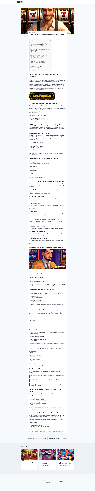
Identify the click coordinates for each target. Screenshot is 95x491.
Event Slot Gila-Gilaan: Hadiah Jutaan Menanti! (39, 65)
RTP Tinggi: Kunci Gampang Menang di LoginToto (39, 44)
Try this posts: (35, 70)
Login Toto (31, 416)
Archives (71, 1)
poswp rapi (44, 465)
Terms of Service (51, 480)
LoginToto (37, 431)
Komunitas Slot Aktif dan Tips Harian (37, 61)
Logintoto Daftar (59, 431)
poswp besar (62, 465)
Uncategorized (32, 32)
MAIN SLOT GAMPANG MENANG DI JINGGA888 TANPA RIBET (37, 438)
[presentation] (29, 454)
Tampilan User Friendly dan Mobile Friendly (38, 62)
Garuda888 (61, 481)
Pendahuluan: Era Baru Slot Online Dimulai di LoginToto (40, 41)
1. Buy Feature (34, 50)
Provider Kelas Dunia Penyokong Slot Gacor (38, 48)
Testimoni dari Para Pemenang (36, 66)
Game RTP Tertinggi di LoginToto (38, 46)
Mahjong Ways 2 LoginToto (36, 425)
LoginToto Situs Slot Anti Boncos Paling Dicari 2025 (58, 438)
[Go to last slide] (23, 459)
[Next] (72, 459)
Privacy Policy (43, 480)
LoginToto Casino (32, 183)
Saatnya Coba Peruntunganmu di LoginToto (39, 68)
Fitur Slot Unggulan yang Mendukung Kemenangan (40, 49)
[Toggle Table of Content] (50, 40)
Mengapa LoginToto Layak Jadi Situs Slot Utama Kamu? (41, 67)
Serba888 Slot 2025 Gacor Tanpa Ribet (39, 428)
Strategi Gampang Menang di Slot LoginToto (39, 55)
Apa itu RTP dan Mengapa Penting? (38, 45)
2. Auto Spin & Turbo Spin (37, 51)
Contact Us (47, 482)
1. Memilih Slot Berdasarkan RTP (37, 56)
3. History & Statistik (36, 52)
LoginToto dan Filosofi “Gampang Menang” (38, 43)
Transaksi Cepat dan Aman (36, 63)
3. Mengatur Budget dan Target (38, 58)
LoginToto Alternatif (52, 127)
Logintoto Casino (52, 431)
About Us (76, 1)
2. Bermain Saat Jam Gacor (37, 57)
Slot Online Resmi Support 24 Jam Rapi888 (40, 426)
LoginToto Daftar (32, 351)
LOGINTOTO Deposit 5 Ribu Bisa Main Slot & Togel (41, 424)
